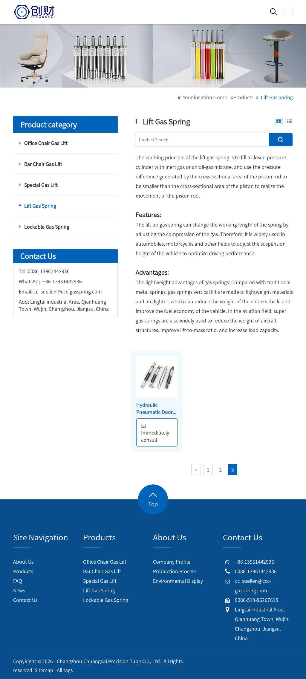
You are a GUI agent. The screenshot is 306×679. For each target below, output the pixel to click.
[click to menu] (288, 12)
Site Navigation (40, 537)
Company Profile (171, 561)
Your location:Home (205, 97)
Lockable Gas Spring (105, 599)
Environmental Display (178, 580)
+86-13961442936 (62, 281)
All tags (65, 670)
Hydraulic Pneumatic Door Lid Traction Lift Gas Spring (154, 408)
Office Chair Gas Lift (104, 561)
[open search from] (273, 10)
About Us (23, 561)
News (19, 590)
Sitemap (44, 670)
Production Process (174, 571)
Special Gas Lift (100, 580)
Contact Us (25, 599)
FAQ (17, 580)
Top (153, 504)
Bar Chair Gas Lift (102, 571)
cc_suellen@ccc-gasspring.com (67, 291)
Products (243, 97)
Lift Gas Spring (99, 590)
